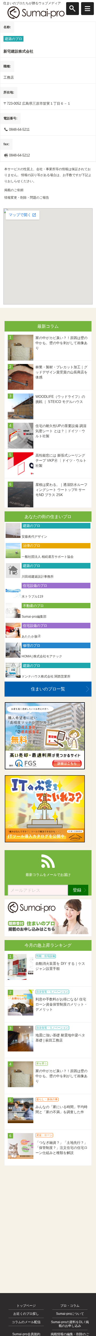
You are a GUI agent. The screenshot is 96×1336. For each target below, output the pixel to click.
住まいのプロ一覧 (48, 689)
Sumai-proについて (70, 1314)
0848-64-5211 (19, 130)
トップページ (26, 1306)
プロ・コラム (69, 1306)
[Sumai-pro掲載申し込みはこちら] (48, 933)
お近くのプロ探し (26, 1314)
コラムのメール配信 (26, 1322)
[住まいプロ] (36, 12)
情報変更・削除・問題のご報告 (26, 197)
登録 (77, 890)
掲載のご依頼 (13, 190)
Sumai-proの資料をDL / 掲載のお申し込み (70, 1324)
